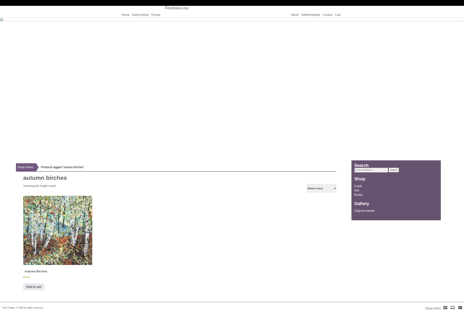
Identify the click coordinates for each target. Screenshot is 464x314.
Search (393, 170)
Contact (328, 14)
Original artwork (364, 210)
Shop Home (25, 167)
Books (358, 194)
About (295, 14)
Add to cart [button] (33, 286)
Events (155, 14)
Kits (356, 190)
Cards (358, 186)
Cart (338, 14)
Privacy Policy (433, 308)
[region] (232, 85)
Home (125, 14)
